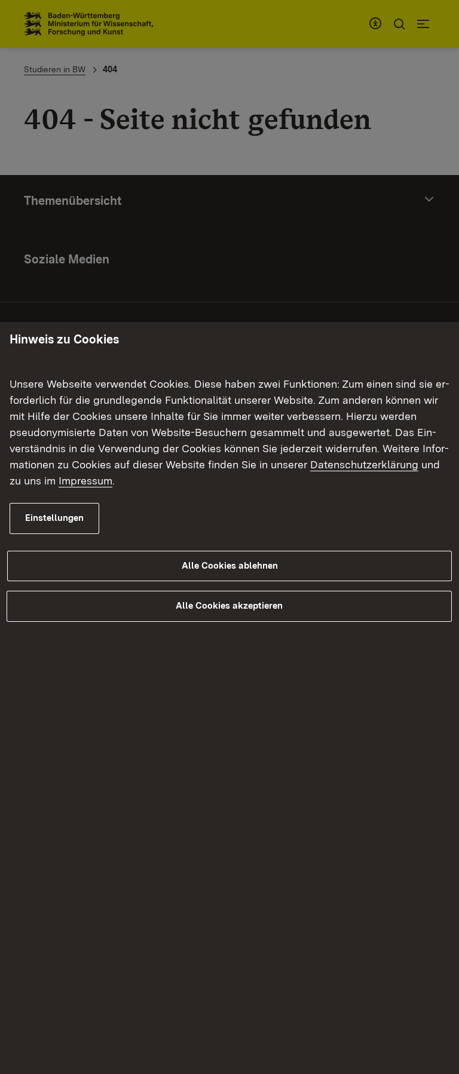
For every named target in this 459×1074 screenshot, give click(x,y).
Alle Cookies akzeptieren (229, 605)
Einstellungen (54, 518)
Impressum (85, 480)
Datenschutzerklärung (364, 464)
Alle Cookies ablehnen (230, 565)
